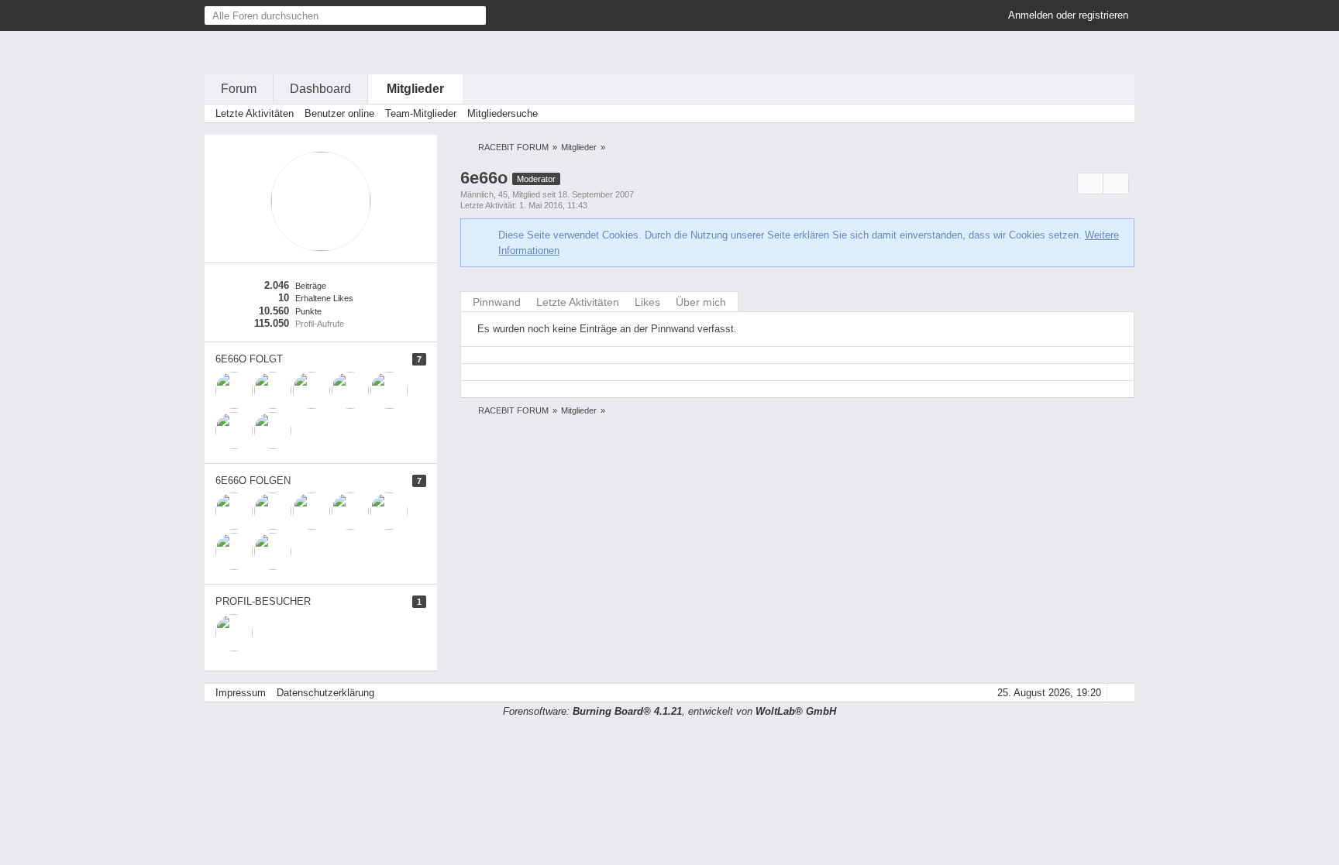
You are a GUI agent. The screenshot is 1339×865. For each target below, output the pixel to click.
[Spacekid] (272, 390)
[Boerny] (350, 390)
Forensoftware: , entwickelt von (669, 711)
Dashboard (320, 88)
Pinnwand (497, 302)
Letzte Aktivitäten (577, 302)
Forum (238, 88)
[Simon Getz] (272, 430)
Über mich (701, 302)
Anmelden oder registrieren (1068, 15)
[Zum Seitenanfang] (1118, 693)
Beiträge (310, 285)
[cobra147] (234, 430)
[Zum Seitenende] (1118, 113)
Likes (647, 302)
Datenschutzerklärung (325, 693)
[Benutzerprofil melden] (1116, 184)
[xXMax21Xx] (234, 390)
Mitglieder (415, 88)
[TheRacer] (389, 390)
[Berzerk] (311, 390)
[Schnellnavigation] (1096, 113)
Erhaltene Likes (324, 298)
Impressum (240, 693)
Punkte (308, 311)
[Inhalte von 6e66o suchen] (1090, 184)
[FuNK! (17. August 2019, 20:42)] (234, 632)
